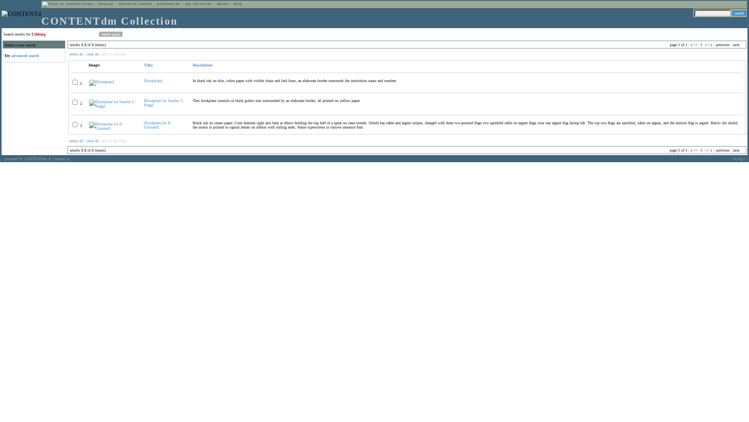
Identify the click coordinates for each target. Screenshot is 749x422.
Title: (148, 65)
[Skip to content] (61, 4)
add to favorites (114, 54)
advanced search (135, 4)
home (88, 4)
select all (76, 54)
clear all (93, 54)
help (238, 4)
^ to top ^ (738, 159)
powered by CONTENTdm (28, 159)
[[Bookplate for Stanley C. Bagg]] (113, 106)
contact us (62, 159)
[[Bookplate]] (101, 82)
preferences (168, 4)
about (222, 4)
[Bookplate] (153, 81)
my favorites (198, 4)
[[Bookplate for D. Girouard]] (113, 128)
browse (106, 4)
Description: (203, 65)
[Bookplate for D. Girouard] (158, 125)
